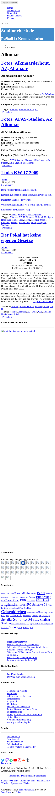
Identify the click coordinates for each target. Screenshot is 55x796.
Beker (34, 311)
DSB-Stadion (15, 163)
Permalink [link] (7, 112)
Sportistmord (13, 739)
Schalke (6, 619)
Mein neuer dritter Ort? (17, 642)
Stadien (14, 306)
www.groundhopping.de (18, 722)
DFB (23, 600)
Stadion (6, 623)
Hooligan (48, 217)
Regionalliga (46, 616)
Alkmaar (14, 109)
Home (10, 8)
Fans (24, 604)
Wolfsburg (6, 225)
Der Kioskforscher (15, 674)
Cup (40, 311)
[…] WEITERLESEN (43, 301)
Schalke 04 (22, 619)
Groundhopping (32, 612)
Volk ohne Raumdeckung (19, 719)
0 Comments (7, 185)
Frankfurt (27, 608)
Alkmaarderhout (26, 109)
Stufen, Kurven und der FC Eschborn (24, 714)
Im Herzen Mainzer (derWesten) (16, 200)
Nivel (33, 222)
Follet (18, 792)
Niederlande (28, 163)
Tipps (32, 624)
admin (4, 179)
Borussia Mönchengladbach (18, 597)
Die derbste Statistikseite (18, 706)
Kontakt (11, 18)
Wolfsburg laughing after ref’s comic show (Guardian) (26, 204)
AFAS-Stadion (47, 94)
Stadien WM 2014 (9, 780)
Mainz (27, 220)
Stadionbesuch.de (15, 741)
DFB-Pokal (31, 601)
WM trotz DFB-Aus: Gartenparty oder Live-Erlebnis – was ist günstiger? (27, 648)
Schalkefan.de (13, 736)
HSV (7, 616)
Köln (19, 615)
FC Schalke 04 (37, 604)
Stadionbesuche (27, 306)
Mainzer (35, 220)
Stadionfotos (40, 775)
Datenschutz (27, 775)
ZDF (31, 628)
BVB (3, 601)
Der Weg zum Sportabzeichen (21, 677)
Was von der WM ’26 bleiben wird (23, 644)
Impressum (14, 775)
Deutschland (12, 600)
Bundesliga (43, 597)
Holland (39, 217)
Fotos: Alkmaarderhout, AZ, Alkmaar (25, 65)
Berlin (41, 593)
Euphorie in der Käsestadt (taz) (15, 209)
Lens (21, 220)
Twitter (37, 624)
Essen (18, 605)
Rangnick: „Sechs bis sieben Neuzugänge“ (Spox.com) (26, 195)
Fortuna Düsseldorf (10, 608)
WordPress (6, 792)
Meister (14, 222)
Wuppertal (23, 627)
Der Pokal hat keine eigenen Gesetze (21, 237)
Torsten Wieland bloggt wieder (21, 747)
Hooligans (6, 220)
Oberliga (36, 615)
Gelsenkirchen (13, 611)
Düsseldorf (42, 600)
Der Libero (12, 704)
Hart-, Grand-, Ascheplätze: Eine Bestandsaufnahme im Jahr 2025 (22, 658)
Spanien (36, 620)
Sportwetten (16, 783)
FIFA (50, 605)
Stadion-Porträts (14, 15)
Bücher (26, 783)
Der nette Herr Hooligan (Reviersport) (19, 190)
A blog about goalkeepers (19, 696)
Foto (21, 608)
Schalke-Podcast (14, 744)
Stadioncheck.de (17, 30)
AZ (36, 109)
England (8, 604)
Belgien (33, 593)
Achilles (13, 311)
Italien (13, 615)
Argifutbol (12, 701)
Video (13, 627)
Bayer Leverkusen (7, 593)
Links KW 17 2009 (19, 172)
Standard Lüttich (17, 624)
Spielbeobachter (14, 712)
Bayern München (22, 593)
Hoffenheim (28, 217)
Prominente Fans (27, 780)
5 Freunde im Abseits (17, 691)
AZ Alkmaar (39, 160)
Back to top (6, 763)
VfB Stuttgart (45, 624)
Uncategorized (35, 214)
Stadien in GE (13, 10)
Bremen (32, 597)
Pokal (16, 314)
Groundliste (12, 13)
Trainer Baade (13, 717)
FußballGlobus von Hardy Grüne (22, 709)
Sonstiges (22, 214)
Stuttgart (26, 624)
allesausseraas (13, 698)
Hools (14, 220)
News (14, 214)
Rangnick (41, 222)
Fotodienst (12, 693)
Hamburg (42, 612)
